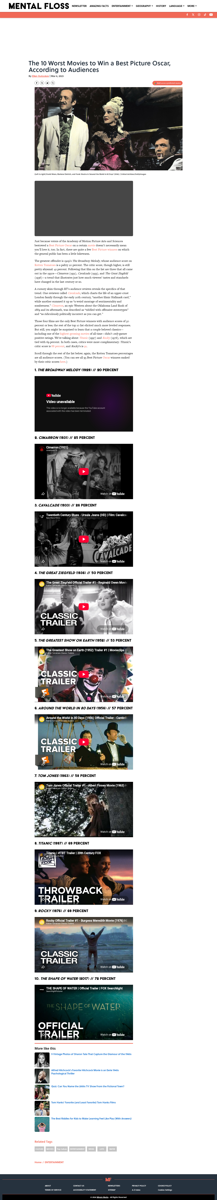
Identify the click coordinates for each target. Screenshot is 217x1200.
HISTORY (161, 6)
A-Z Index (136, 1190)
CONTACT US (78, 1185)
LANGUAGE (175, 6)
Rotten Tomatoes (45, 265)
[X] (193, 14)
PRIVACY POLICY (139, 1185)
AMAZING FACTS (99, 6)
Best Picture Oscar (60, 245)
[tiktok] (205, 14)
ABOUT (48, 1185)
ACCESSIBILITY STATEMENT (84, 1190)
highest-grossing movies (74, 334)
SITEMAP (111, 1190)
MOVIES (50, 1149)
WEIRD (91, 1149)
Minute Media (102, 1197)
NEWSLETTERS (114, 1185)
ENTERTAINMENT (121, 6)
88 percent (57, 346)
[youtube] (211, 14)
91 (85, 346)
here (62, 362)
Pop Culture (62, 1149)
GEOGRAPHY (143, 6)
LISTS (102, 1149)
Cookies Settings (165, 1190)
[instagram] (199, 14)
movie (91, 245)
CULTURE (39, 1149)
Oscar (106, 357)
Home (38, 1162)
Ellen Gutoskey (40, 76)
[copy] (53, 83)
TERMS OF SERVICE (53, 1190)
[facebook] (187, 14)
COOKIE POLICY (165, 1185)
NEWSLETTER (79, 6)
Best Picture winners (104, 249)
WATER (112, 1149)
